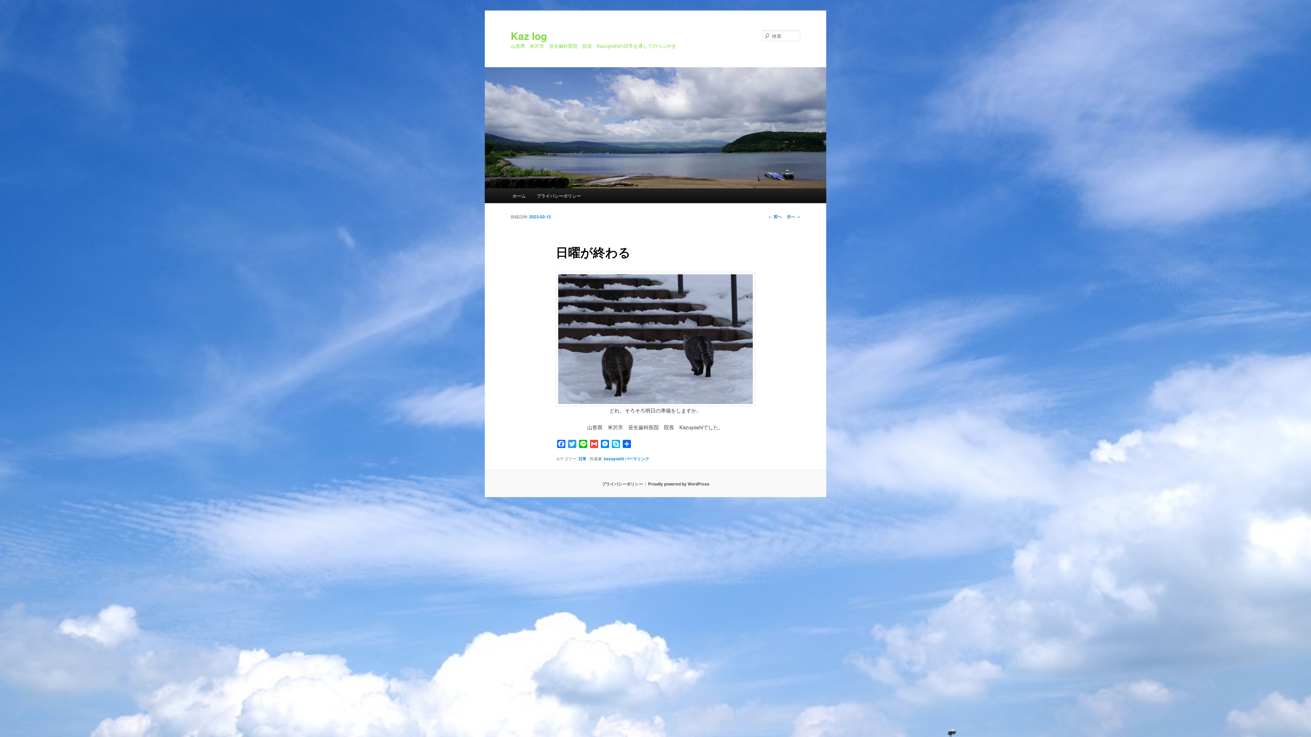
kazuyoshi (614, 459)
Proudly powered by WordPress (678, 484)
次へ (793, 216)
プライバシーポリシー (559, 195)
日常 (582, 459)
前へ (775, 216)
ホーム (519, 195)
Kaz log (529, 35)
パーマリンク (637, 459)
